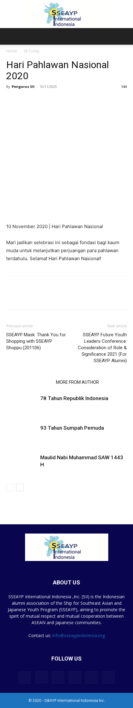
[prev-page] (10, 487)
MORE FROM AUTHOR (77, 382)
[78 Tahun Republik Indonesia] (21, 405)
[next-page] (20, 487)
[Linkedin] (41, 297)
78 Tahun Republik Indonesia (74, 398)
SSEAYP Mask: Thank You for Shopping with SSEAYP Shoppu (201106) (36, 341)
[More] (55, 297)
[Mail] (75, 677)
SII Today (32, 51)
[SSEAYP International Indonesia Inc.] (66, 14)
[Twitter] (26, 297)
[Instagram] (41, 677)
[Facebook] (12, 297)
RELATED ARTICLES (29, 382)
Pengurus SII (23, 86)
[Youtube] (108, 677)
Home (11, 51)
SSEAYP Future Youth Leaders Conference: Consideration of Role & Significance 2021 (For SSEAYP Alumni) (102, 347)
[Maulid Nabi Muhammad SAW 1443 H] (21, 464)
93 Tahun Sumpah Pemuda (72, 428)
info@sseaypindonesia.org (78, 635)
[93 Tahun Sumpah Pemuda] (21, 435)
